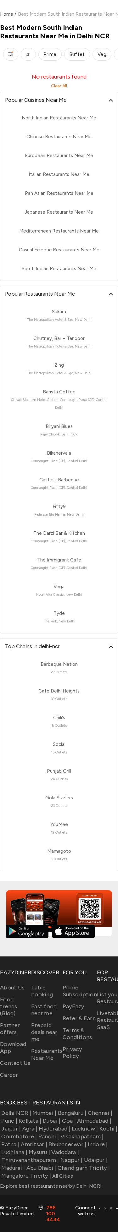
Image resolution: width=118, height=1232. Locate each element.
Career (9, 1074)
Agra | (29, 1128)
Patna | (10, 1144)
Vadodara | (65, 1152)
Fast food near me (44, 1010)
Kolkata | (30, 1120)
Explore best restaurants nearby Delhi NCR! (51, 1186)
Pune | (9, 1120)
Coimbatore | (19, 1136)
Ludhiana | (14, 1152)
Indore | (98, 1144)
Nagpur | (71, 1160)
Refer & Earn (79, 1018)
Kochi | (108, 1128)
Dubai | (51, 1120)
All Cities (62, 1176)
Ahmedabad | (94, 1120)
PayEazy (73, 1006)
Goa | (69, 1120)
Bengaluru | (72, 1112)
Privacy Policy (72, 1053)
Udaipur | (96, 1160)
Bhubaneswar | (67, 1144)
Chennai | (100, 1112)
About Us (12, 987)
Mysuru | (39, 1152)
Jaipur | (11, 1128)
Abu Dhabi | (41, 1167)
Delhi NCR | (16, 1112)
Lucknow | (85, 1128)
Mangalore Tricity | (26, 1175)
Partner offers (10, 1029)
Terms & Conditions (77, 1034)
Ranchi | (48, 1136)
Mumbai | (44, 1112)
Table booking (42, 991)
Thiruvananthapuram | (30, 1160)
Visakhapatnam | (82, 1136)
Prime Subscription (80, 991)
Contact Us (15, 1063)
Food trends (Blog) (8, 1006)
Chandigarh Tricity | (84, 1167)
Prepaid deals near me (44, 1032)
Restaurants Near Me (47, 1054)
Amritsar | (34, 1144)
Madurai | (13, 1167)
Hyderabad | (54, 1128)
